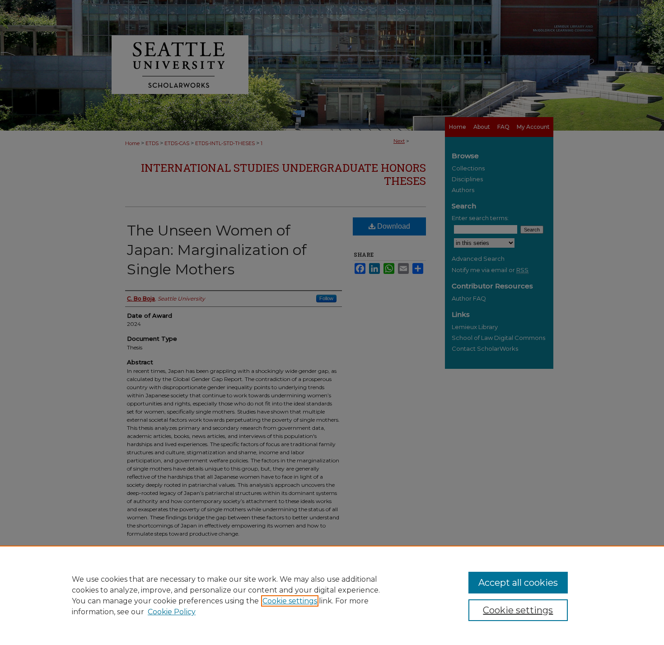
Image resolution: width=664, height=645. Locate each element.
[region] (332, 595)
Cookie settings (289, 601)
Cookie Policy (172, 611)
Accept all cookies (518, 582)
